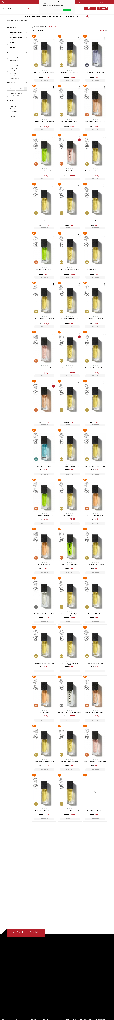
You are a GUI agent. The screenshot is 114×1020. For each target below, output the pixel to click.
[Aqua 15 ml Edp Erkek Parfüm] (95, 644)
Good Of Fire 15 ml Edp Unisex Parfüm (95, 121)
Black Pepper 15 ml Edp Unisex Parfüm (44, 72)
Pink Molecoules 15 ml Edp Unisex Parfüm (69, 417)
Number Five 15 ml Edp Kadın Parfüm (69, 220)
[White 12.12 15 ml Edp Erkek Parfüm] (95, 792)
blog (87, 16)
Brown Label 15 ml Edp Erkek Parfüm (44, 170)
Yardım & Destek (107, 2)
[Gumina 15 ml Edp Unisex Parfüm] (95, 299)
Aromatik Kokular (14, 76)
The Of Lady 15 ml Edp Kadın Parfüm (44, 811)
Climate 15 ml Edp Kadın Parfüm (70, 367)
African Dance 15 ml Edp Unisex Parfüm (95, 170)
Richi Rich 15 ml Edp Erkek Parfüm (44, 515)
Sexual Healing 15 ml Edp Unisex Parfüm (44, 318)
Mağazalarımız (95, 2)
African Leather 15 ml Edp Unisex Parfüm (69, 811)
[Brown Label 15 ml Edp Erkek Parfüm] (44, 152)
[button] (42, 70)
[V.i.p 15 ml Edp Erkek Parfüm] (44, 447)
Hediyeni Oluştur (9, 2)
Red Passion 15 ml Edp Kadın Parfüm (95, 614)
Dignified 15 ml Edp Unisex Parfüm (44, 220)
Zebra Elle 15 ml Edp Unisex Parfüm (70, 170)
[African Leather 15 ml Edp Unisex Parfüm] (70, 792)
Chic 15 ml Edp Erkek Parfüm (44, 564)
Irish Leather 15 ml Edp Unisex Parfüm (95, 712)
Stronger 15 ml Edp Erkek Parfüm (95, 515)
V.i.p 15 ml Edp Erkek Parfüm (44, 466)
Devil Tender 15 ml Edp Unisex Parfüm (44, 367)
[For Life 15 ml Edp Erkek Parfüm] (95, 201)
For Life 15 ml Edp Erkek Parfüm (95, 220)
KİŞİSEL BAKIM (46, 16)
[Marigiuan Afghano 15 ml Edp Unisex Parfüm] (70, 693)
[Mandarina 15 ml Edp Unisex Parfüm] (70, 53)
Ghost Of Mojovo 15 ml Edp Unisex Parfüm (44, 614)
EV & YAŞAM (36, 16)
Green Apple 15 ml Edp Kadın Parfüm (44, 663)
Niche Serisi (13, 47)
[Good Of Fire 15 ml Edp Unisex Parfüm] (95, 102)
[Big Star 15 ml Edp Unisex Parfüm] (95, 53)
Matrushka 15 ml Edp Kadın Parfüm (70, 761)
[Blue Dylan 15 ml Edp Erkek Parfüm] (95, 545)
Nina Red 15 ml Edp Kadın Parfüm (69, 318)
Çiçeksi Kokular (13, 68)
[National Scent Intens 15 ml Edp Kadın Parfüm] (70, 595)
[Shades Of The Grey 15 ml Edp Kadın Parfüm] (70, 644)
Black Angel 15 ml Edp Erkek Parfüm (44, 269)
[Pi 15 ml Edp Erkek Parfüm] (44, 693)
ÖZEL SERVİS (70, 16)
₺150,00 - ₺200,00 (16, 95)
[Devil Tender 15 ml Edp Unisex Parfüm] (44, 349)
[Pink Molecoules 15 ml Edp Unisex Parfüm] (70, 398)
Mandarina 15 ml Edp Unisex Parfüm (70, 72)
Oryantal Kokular (14, 60)
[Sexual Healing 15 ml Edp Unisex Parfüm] (44, 299)
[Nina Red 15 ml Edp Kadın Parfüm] (70, 299)
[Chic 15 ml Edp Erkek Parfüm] (44, 545)
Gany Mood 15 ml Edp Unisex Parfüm (44, 121)
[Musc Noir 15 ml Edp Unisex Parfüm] (70, 250)
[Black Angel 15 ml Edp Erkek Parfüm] (44, 250)
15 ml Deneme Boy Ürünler (16, 57)
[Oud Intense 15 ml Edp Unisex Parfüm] (44, 742)
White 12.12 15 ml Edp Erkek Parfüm (95, 811)
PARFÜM (27, 16)
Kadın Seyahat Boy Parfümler (18, 37)
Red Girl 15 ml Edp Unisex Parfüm (44, 417)
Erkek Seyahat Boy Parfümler (18, 35)
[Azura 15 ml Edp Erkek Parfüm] (70, 545)
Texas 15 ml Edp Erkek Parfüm (69, 515)
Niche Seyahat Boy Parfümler (18, 32)
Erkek (11, 40)
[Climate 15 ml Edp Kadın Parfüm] (70, 349)
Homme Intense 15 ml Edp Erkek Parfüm (95, 466)
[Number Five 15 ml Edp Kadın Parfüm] (70, 201)
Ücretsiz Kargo (13, 111)
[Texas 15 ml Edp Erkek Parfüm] (70, 496)
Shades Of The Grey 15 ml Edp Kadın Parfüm (69, 664)
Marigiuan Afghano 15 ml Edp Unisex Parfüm (69, 712)
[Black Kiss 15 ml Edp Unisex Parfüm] (70, 102)
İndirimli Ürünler (14, 106)
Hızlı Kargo (12, 116)
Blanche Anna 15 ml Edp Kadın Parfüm (95, 367)
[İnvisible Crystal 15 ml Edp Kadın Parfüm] (70, 447)
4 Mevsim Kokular (14, 78)
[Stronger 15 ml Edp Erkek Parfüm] (95, 496)
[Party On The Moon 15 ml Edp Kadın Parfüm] (95, 742)
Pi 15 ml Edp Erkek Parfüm (44, 712)
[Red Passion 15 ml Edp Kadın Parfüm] (95, 595)
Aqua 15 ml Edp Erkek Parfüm (95, 663)
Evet (67, 10)
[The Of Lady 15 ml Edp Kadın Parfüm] (44, 792)
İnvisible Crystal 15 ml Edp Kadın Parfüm (70, 466)
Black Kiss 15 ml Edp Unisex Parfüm (70, 121)
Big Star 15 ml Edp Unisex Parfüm (95, 72)
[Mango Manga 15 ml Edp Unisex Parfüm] (95, 250)
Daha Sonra (58, 10)
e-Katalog (83, 2)
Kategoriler (11, 27)
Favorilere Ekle (53, 38)
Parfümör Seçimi (14, 65)
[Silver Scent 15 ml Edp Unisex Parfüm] (95, 398)
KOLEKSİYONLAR (58, 16)
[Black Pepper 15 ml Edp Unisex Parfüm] (44, 53)
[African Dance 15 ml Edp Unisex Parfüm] (95, 152)
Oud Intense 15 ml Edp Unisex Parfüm (44, 761)
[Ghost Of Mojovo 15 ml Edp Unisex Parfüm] (44, 595)
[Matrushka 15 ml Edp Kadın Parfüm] (70, 742)
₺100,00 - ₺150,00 (16, 93)
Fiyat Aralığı (11, 82)
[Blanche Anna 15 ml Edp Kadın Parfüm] (95, 349)
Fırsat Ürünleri (13, 114)
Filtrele (26, 88)
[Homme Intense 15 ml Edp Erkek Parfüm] (95, 447)
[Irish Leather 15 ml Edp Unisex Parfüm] (95, 693)
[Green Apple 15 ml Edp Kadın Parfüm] (44, 644)
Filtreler (10, 101)
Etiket (9, 52)
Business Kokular (14, 63)
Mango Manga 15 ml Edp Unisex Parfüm (95, 269)
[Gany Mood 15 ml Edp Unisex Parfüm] (44, 102)
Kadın (11, 45)
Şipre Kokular (13, 73)
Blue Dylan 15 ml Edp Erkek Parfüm (95, 564)
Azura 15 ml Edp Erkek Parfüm (69, 564)
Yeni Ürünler (13, 108)
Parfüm (12, 42)
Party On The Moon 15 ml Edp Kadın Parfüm (95, 761)
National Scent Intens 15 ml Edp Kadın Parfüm (69, 614)
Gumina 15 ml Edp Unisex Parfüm (95, 318)
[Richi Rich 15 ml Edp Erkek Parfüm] (44, 496)
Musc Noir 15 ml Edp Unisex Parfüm (70, 269)
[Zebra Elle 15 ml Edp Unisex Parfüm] (70, 152)
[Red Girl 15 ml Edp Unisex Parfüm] (44, 398)
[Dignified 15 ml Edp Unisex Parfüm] (44, 201)
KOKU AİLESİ (79, 16)
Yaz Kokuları (13, 70)
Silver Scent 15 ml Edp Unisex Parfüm (95, 417)
